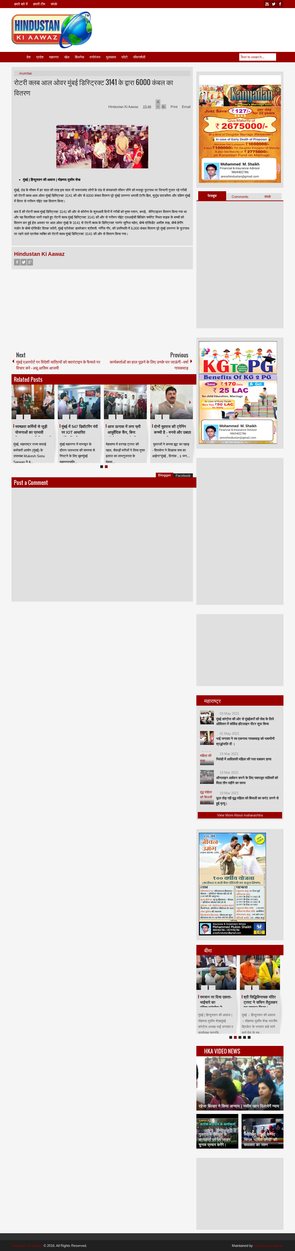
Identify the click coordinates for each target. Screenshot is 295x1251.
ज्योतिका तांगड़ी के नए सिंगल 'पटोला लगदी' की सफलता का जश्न (260, 1139)
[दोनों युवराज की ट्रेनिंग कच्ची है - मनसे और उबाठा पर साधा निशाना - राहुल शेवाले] (171, 402)
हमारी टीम (39, 4)
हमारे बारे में (21, 4)
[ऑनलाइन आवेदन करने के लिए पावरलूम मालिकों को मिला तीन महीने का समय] (207, 777)
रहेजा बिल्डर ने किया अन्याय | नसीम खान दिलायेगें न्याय (239, 1106)
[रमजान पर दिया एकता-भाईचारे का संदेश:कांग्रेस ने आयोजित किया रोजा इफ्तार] (216, 972)
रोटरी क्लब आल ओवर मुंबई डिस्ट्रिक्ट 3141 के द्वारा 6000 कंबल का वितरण (93, 87)
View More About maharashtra (240, 815)
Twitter (24, 262)
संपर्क (54, 4)
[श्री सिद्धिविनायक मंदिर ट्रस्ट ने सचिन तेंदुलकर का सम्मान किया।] (260, 972)
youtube (267, 4)
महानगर (54, 57)
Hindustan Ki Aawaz (123, 107)
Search (279, 57)
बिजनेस (79, 57)
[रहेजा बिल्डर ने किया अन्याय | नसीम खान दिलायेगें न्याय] (239, 1083)
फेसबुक (212, 196)
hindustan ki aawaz (268, 1246)
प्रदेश (40, 57)
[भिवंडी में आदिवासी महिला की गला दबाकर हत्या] (207, 758)
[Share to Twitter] (43, 406)
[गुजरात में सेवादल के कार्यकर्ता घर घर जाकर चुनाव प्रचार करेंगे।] (217, 1131)
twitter (274, 4)
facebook (280, 4)
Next (190, 402)
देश (29, 57)
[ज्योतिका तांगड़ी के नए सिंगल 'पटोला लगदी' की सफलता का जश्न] (262, 1131)
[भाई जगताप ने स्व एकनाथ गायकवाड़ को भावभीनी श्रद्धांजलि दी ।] (207, 738)
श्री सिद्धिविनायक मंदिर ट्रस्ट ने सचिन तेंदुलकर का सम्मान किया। (260, 1002)
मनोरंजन (95, 57)
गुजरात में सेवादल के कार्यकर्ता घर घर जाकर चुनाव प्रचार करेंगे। (214, 1139)
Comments (240, 197)
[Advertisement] (199, 22)
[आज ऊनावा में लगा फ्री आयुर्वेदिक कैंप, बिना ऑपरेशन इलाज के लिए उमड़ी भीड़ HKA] (125, 402)
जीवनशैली (139, 57)
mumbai (25, 73)
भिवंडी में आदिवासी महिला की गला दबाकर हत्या (243, 759)
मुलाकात (111, 57)
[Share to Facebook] (37, 406)
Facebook (17, 262)
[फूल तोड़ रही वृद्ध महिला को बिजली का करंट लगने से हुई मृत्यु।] (207, 797)
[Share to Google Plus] (49, 406)
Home (19, 57)
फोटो (124, 57)
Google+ (30, 262)
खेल (66, 57)
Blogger (164, 475)
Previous (14, 402)
